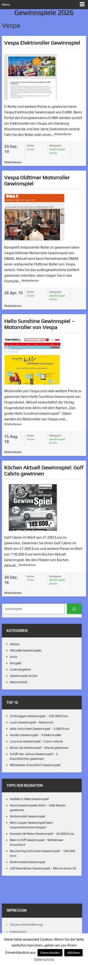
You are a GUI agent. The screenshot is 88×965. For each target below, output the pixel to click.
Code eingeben (20, 669)
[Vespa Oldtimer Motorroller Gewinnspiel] (34, 217)
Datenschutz (44, 959)
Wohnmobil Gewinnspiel (27, 816)
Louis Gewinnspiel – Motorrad (31, 722)
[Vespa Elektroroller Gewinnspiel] (30, 76)
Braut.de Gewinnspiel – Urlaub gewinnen (39, 747)
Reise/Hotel (18, 682)
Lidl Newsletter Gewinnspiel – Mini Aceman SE (43, 868)
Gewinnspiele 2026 (44, 12)
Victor (30, 149)
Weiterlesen (63, 134)
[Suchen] (74, 609)
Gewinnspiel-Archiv (57, 151)
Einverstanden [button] (50, 952)
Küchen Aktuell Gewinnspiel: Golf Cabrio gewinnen (44, 470)
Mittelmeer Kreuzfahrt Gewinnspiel (35, 765)
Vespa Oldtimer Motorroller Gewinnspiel (37, 180)
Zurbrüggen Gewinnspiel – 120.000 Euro (39, 716)
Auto (13, 657)
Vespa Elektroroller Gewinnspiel (42, 42)
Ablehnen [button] (73, 952)
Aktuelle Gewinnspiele (25, 650)
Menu (6, 4)
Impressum (18, 931)
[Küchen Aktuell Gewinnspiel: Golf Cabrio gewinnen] (33, 507)
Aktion (14, 644)
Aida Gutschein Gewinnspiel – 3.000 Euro (39, 728)
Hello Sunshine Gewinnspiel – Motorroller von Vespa (39, 324)
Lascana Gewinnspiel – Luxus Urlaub (36, 741)
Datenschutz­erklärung (26, 924)
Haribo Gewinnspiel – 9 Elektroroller (35, 735)
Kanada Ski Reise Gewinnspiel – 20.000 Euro (42, 833)
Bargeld (15, 663)
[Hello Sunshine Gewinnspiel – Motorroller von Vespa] (32, 361)
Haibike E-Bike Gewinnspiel (29, 799)
